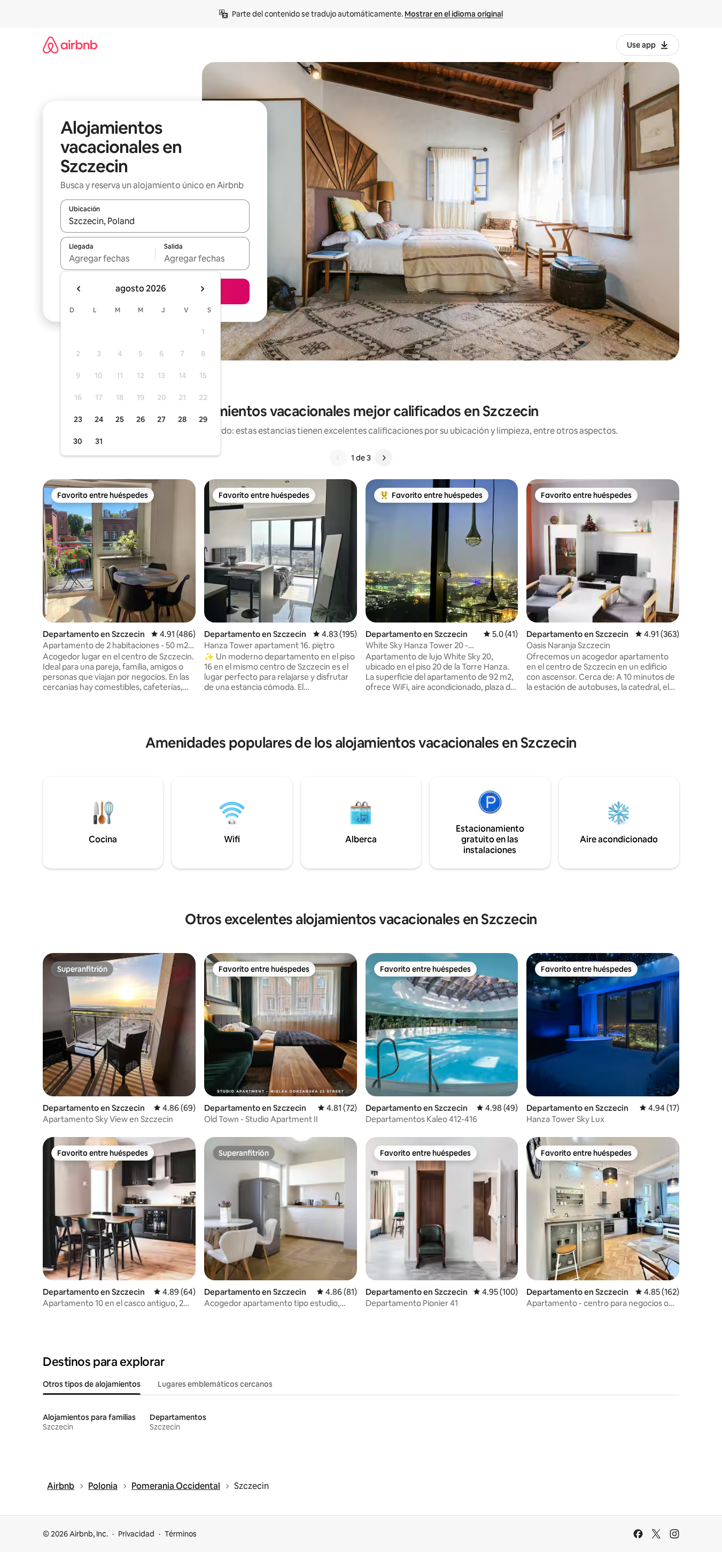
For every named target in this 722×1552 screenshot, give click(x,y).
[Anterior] (338, 457)
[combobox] (155, 220)
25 (119, 419)
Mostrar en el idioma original (454, 14)
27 (161, 419)
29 (203, 419)
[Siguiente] (383, 457)
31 (99, 441)
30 (77, 441)
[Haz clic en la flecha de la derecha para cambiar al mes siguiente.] (202, 289)
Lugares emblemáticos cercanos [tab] (215, 1384)
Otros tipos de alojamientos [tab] (92, 1384)
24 (99, 419)
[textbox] (107, 258)
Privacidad (136, 1534)
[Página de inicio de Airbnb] (70, 45)
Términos (181, 1534)
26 (140, 419)
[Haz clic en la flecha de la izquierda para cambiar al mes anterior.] (79, 289)
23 (78, 419)
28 (182, 419)
